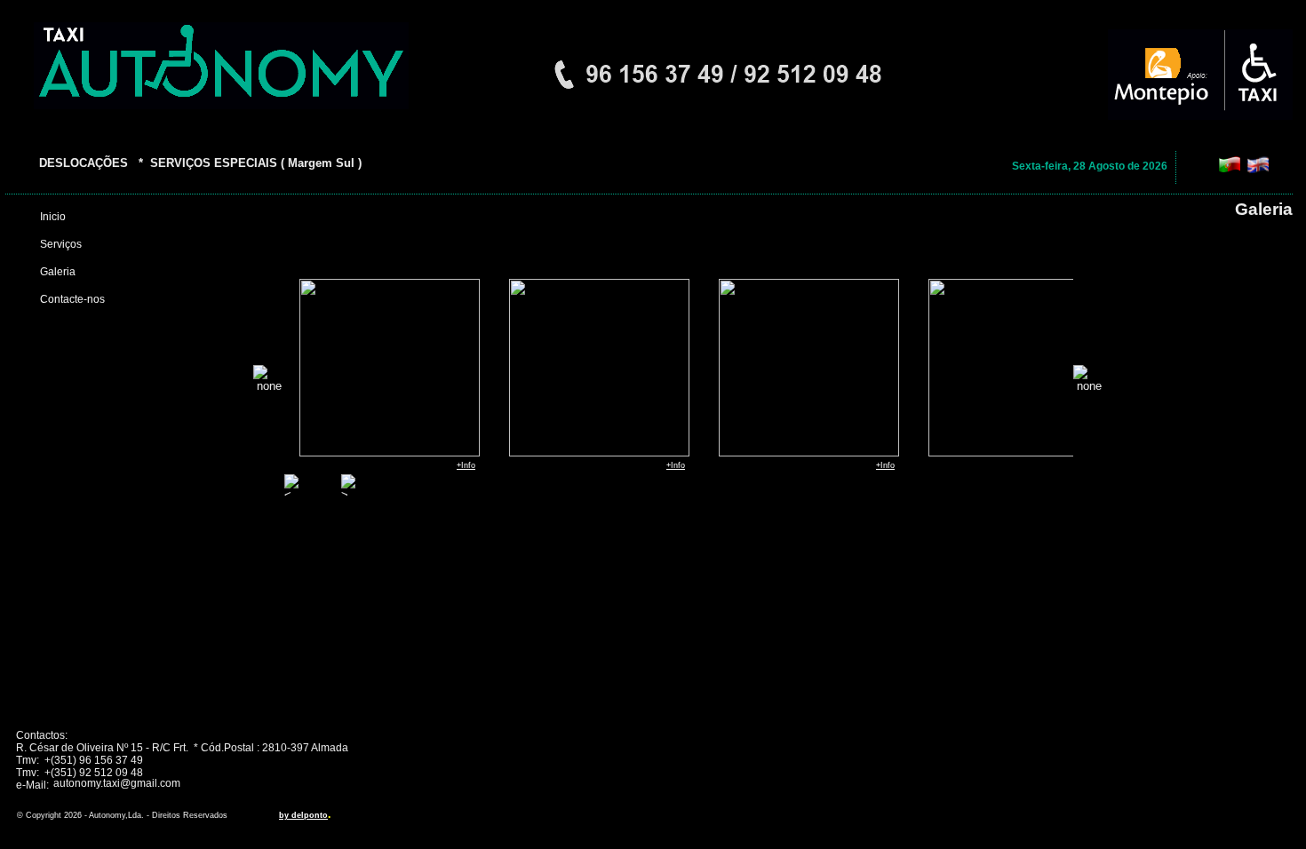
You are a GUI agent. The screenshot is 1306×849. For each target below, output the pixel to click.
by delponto (303, 815)
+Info (466, 465)
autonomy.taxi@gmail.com (116, 783)
